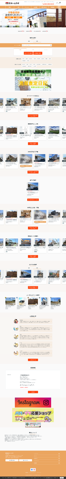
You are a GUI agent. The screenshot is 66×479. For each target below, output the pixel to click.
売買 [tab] (37, 41)
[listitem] (12, 105)
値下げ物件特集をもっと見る (33, 199)
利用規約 (27, 472)
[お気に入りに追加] (3, 106)
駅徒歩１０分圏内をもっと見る (33, 256)
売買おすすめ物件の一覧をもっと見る (33, 287)
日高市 (34, 64)
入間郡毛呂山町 (44, 64)
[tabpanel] (33, 18)
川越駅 (50, 58)
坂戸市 (31, 64)
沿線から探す (38, 53)
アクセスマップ (36, 460)
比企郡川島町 (38, 64)
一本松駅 (34, 58)
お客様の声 (35, 458)
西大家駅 (38, 58)
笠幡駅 (46, 58)
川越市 (27, 64)
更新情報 (33, 392)
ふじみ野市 (34, 66)
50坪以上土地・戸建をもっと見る (33, 228)
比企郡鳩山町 (24, 66)
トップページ (36, 453)
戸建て (10, 7)
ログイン (57, 3)
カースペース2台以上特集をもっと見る (33, 116)
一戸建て (20, 49)
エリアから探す (29, 53)
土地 (18, 7)
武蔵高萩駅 (23, 60)
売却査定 (52, 7)
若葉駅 (27, 58)
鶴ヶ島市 (23, 64)
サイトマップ (39, 472)
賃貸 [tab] (29, 41)
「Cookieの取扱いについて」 (49, 477)
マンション (27, 7)
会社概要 (35, 7)
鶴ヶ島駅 (30, 58)
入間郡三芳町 (29, 66)
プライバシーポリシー (33, 472)
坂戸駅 (23, 58)
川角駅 (28, 60)
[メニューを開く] (59, 7)
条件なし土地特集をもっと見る (33, 144)
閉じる (62, 477)
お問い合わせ (44, 7)
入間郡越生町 (50, 64)
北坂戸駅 (42, 58)
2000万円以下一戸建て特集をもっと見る (33, 172)
